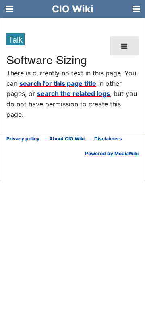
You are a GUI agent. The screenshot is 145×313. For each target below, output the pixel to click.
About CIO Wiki (67, 139)
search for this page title (57, 83)
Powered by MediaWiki (112, 153)
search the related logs (73, 93)
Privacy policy (22, 139)
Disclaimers (108, 139)
